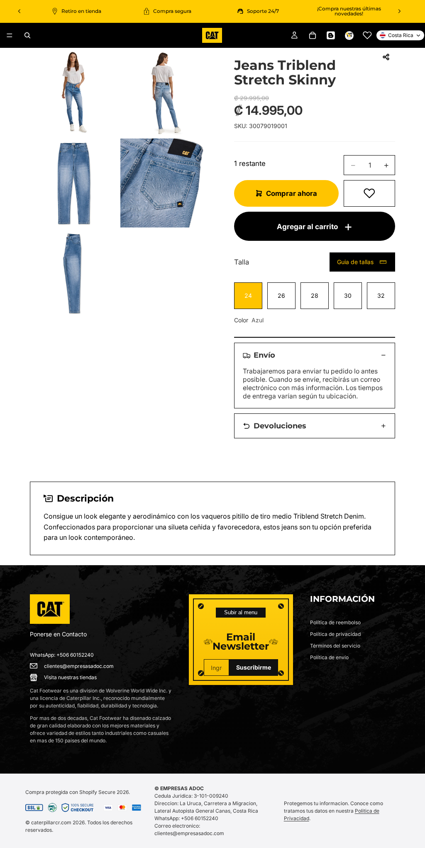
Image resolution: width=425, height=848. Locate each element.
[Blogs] (331, 35)
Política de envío (329, 657)
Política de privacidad (335, 634)
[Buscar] (27, 35)
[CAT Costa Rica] (50, 609)
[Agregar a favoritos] (369, 193)
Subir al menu (240, 612)
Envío (264, 355)
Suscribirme (253, 667)
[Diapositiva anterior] (19, 11)
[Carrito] (312, 35)
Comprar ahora (291, 193)
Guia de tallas (355, 261)
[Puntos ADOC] (349, 35)
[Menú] (9, 35)
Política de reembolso (335, 622)
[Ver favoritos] (367, 35)
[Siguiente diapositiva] (399, 11)
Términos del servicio (335, 646)
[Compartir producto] (386, 57)
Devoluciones (280, 425)
